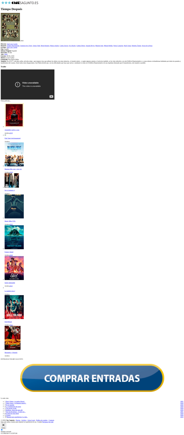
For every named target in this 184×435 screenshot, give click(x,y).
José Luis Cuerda (12, 44)
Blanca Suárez (54, 45)
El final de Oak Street (12, 413)
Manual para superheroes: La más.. (17, 417)
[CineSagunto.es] (20, 4)
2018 (5, 54)
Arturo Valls (36, 45)
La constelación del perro (13, 406)
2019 (11, 133)
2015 (11, 224)
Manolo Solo (99, 45)
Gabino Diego (80, 45)
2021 (11, 286)
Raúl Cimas (127, 45)
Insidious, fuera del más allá (14, 410)
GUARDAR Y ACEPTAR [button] (9, 433)
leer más (50, 422)
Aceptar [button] (39, 422)
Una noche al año (11, 408)
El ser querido (10, 405)
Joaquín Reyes (90, 45)
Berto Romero (45, 45)
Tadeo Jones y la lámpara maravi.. (16, 403)
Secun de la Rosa (147, 45)
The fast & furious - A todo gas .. (16, 412)
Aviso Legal (31, 420)
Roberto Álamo (136, 45)
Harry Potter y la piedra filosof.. (15, 401)
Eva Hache (72, 45)
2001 (181, 401)
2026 (181, 403)
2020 (11, 255)
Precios (18, 420)
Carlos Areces (64, 45)
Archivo (23, 420)
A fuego (8, 415)
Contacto (51, 420)
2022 (11, 325)
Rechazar (45, 422)
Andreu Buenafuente (13, 45)
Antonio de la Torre (26, 45)
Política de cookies (41, 420)
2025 (181, 417)
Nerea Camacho (118, 45)
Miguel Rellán (108, 45)
